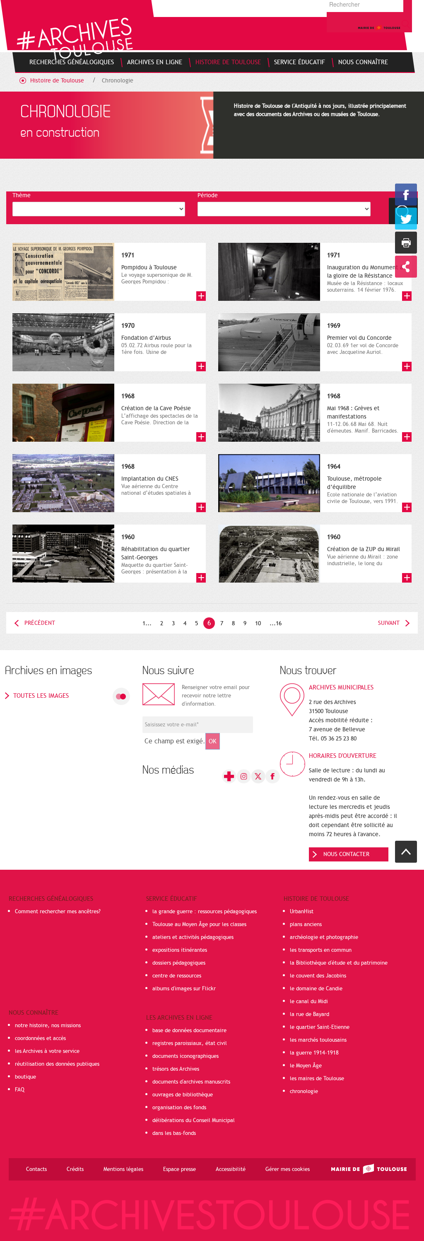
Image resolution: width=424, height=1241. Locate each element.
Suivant (389, 623)
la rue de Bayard (309, 1014)
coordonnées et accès (40, 1038)
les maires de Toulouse (317, 1078)
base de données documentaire (189, 1030)
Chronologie (117, 80)
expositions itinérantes (179, 950)
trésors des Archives (175, 1069)
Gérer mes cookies (287, 1169)
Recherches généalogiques (51, 898)
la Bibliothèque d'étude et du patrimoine (339, 963)
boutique (25, 1077)
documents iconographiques (185, 1056)
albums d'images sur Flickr (184, 988)
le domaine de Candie (316, 988)
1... (147, 623)
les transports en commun (321, 950)
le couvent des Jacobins (318, 975)
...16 (276, 623)
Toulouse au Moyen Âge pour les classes (199, 924)
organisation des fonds (179, 1107)
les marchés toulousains (318, 1040)
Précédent (39, 623)
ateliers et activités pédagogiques (193, 937)
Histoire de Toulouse (57, 80)
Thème (21, 195)
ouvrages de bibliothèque (182, 1094)
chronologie (304, 1091)
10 (258, 623)
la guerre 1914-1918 (314, 1053)
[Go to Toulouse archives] (75, 38)
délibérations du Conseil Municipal (193, 1120)
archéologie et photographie (324, 937)
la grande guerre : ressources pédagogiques (204, 911)
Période (208, 195)
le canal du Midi (309, 1001)
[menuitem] (71, 62)
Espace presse (179, 1169)
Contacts (36, 1169)
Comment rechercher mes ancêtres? (58, 911)
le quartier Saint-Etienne (319, 1027)
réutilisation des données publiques (57, 1064)
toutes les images (41, 695)
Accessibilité (231, 1169)
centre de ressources (176, 975)
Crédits (75, 1169)
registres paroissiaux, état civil (189, 1043)
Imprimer (406, 243)
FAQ (19, 1089)
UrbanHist (301, 911)
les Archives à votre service (47, 1051)
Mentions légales (123, 1169)
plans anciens (306, 924)
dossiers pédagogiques (178, 963)
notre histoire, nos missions (48, 1025)
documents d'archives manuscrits (191, 1082)
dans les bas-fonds (174, 1133)
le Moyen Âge (306, 1065)
